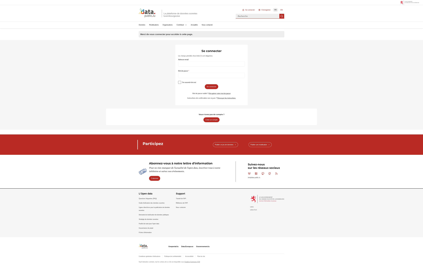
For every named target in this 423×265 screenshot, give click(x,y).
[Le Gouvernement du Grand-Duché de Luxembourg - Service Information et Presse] (267, 199)
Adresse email (183, 59)
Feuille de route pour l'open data (149, 223)
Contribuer (180, 25)
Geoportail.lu (173, 246)
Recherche (281, 16)
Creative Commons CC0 (192, 262)
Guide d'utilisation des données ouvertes (152, 203)
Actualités (194, 25)
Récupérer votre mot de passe (220, 93)
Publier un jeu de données (224, 145)
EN (281, 10)
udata (252, 207)
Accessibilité (189, 256)
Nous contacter (207, 25)
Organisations (168, 25)
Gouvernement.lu (203, 246)
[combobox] (257, 16)
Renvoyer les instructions (226, 98)
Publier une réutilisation (258, 145)
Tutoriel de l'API (181, 198)
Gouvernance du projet (146, 228)
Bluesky (249, 173)
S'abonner (154, 178)
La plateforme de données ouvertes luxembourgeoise (180, 14)
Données (142, 25)
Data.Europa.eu (187, 246)
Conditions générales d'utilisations (150, 256)
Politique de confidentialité (173, 256)
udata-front (253, 210)
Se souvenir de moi (189, 82)
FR (275, 10)
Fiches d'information (145, 232)
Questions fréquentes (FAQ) (148, 198)
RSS (276, 173)
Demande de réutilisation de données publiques (154, 215)
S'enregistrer (266, 10)
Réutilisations (154, 25)
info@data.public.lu (254, 177)
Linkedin (256, 173)
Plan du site (201, 256)
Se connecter (250, 10)
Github (269, 173)
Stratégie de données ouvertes (148, 219)
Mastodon (262, 173)
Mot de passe (183, 71)
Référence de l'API (182, 203)
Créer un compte (211, 120)
